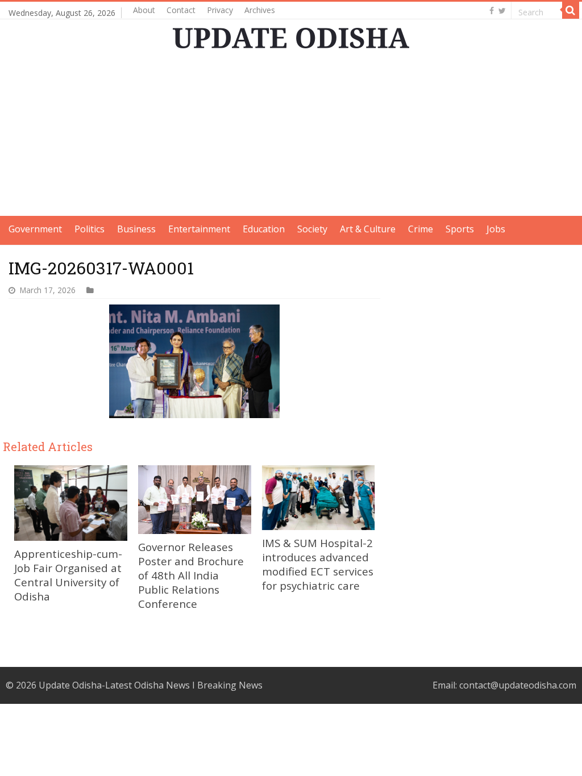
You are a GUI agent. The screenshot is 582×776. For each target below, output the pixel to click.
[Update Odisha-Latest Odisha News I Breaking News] (291, 38)
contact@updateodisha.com (517, 685)
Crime (420, 229)
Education (264, 229)
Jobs (496, 229)
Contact (181, 10)
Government (35, 229)
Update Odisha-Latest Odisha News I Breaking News (151, 685)
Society (312, 229)
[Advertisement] (291, 136)
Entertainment (199, 229)
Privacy (220, 10)
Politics (89, 229)
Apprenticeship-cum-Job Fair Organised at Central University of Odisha (68, 574)
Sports (460, 229)
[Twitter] (502, 11)
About (144, 10)
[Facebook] (491, 11)
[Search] (570, 10)
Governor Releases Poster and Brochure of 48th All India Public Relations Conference (191, 575)
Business (136, 229)
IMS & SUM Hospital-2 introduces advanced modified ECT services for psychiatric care (317, 564)
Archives (259, 10)
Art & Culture (368, 229)
